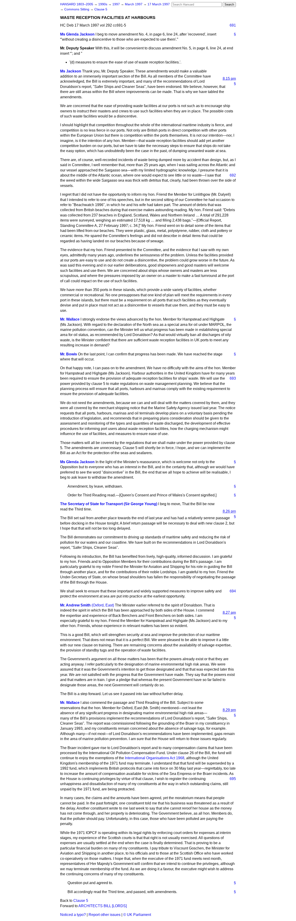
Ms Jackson (70, 71)
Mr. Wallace (70, 319)
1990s (103, 4)
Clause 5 (100, 9)
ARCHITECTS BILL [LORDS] (102, 906)
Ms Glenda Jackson (77, 34)
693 (233, 378)
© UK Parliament (137, 915)
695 (233, 779)
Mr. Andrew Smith (75, 605)
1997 (116, 4)
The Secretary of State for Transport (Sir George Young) (108, 504)
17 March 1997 (159, 4)
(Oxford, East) (103, 605)
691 (233, 25)
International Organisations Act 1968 (154, 758)
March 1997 (134, 4)
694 (233, 591)
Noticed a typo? (73, 915)
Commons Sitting (77, 9)
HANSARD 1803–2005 (76, 4)
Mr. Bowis (68, 354)
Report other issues (104, 915)
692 (233, 175)
